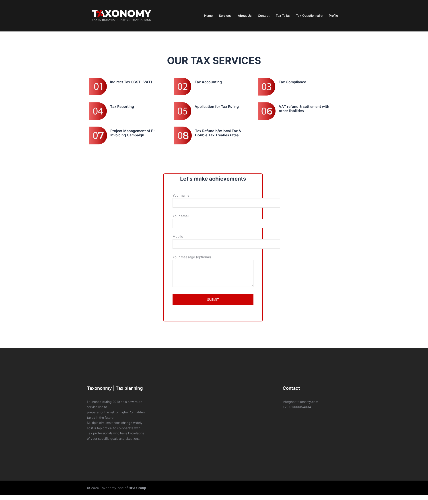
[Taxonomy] (121, 15)
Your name (181, 195)
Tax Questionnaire (309, 15)
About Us (245, 15)
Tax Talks (283, 15)
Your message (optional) (192, 257)
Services (225, 15)
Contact (264, 15)
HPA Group (137, 488)
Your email (181, 216)
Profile (333, 15)
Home (208, 15)
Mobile (178, 236)
